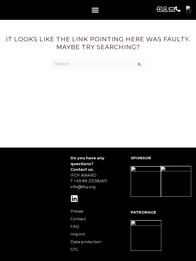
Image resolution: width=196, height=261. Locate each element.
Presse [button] (76, 211)
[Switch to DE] (188, 10)
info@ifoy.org (82, 186)
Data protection (86, 241)
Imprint (77, 234)
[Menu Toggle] (95, 10)
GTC (74, 249)
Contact (78, 218)
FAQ (74, 226)
